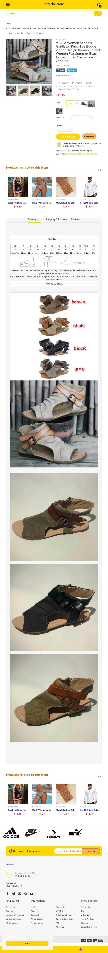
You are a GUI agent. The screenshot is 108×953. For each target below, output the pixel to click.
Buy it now (89, 136)
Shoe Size (60, 117)
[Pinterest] (25, 894)
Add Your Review (62, 65)
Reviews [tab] (75, 219)
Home (8, 23)
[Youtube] (31, 894)
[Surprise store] (54, 4)
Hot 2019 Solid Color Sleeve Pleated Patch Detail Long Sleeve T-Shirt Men (90, 203)
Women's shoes (73, 89)
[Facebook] (7, 894)
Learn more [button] (12, 936)
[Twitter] (13, 894)
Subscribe (91, 851)
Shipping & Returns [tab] (56, 219)
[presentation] (98, 170)
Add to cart (70, 137)
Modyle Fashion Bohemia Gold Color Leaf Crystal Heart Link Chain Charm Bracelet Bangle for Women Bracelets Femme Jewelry (66, 203)
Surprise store (61, 39)
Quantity (59, 125)
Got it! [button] (27, 943)
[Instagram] (19, 894)
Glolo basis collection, (78, 86)
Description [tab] (34, 219)
